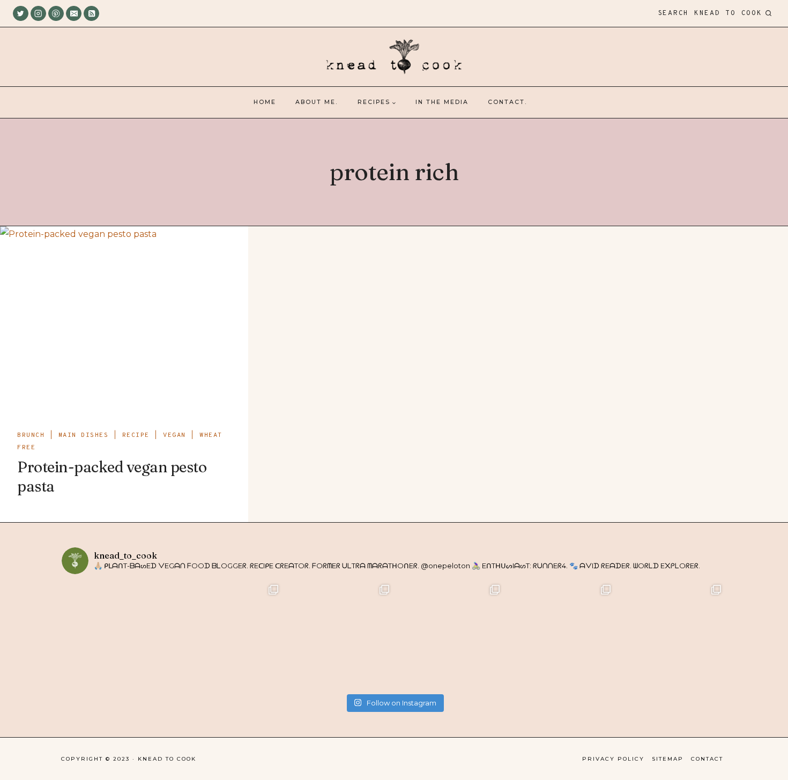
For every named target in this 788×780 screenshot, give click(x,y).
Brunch (30, 435)
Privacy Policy (613, 758)
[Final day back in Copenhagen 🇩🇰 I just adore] (228, 635)
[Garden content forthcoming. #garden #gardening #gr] (117, 635)
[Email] (73, 13)
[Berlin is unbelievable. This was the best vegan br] (560, 635)
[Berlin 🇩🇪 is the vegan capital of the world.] (671, 635)
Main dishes (83, 435)
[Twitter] (20, 13)
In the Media (442, 102)
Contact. (507, 102)
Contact (707, 758)
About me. (316, 102)
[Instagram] (38, 13)
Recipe (136, 435)
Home (265, 102)
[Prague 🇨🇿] (449, 635)
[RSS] (91, 13)
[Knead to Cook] (394, 57)
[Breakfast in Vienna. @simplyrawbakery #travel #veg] (338, 635)
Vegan (174, 435)
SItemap (667, 758)
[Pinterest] (56, 13)
